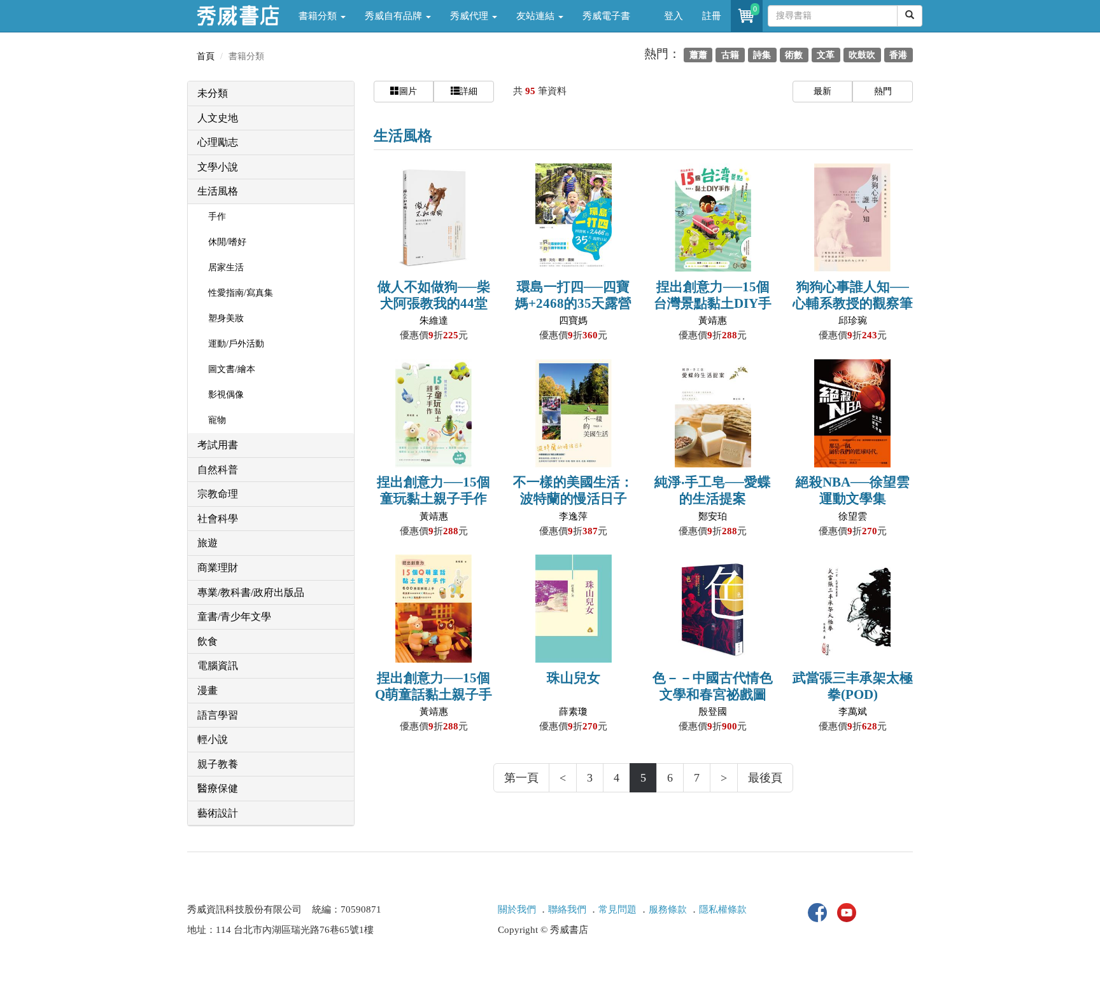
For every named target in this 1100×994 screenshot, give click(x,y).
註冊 (711, 16)
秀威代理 (470, 16)
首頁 (206, 56)
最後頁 (765, 777)
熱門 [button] (883, 91)
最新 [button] (822, 91)
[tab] (271, 93)
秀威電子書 (606, 16)
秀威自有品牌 (395, 16)
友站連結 (536, 16)
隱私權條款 (723, 909)
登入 (673, 16)
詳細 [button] (468, 91)
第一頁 (521, 777)
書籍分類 (319, 16)
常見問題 (617, 909)
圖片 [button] (408, 91)
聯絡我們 (567, 909)
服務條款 (668, 909)
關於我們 (517, 909)
